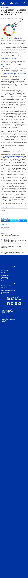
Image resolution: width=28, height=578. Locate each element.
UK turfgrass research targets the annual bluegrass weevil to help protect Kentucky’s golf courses (14, 235)
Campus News (4, 269)
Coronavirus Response (6, 285)
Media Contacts (5, 294)
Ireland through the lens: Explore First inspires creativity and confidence (13, 247)
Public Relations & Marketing (8, 290)
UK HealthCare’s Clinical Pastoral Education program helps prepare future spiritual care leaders (12, 253)
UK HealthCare (4, 272)
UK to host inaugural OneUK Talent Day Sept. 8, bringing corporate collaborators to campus (13, 241)
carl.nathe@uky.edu (7, 213)
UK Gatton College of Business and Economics (15, 75)
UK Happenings (5, 7)
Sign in (3, 315)
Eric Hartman (6, 18)
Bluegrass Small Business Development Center (12, 156)
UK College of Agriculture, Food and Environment (13, 157)
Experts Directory (5, 292)
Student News (4, 270)
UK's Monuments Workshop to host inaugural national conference (13, 229)
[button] (26, 2)
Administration (4, 289)
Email (3, 313)
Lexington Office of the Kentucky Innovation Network (14, 73)
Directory (4, 321)
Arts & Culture (4, 277)
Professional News (5, 279)
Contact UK (4, 287)
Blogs (2, 280)
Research (3, 274)
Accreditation (4, 320)
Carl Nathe (14, 18)
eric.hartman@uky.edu (6, 205)
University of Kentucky (13, 38)
